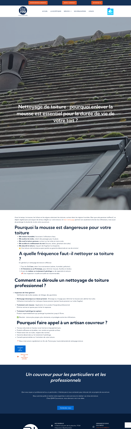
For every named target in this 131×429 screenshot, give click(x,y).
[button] (67, 11)
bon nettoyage (69, 220)
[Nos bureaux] (52, 426)
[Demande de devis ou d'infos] (93, 426)
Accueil (45, 11)
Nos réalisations (80, 11)
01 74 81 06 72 (97, 3)
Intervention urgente (38, 3)
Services (67, 11)
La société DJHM (55, 11)
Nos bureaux (59, 423)
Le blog (91, 11)
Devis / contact (69, 3)
